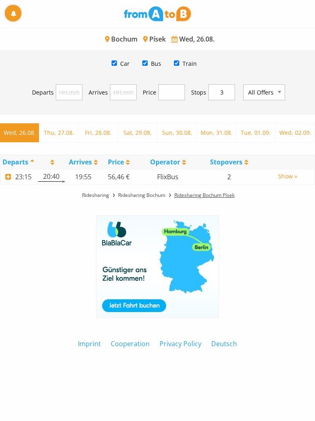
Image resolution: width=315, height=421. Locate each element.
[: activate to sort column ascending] (51, 162)
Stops (198, 92)
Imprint (89, 343)
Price (149, 92)
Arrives (98, 92)
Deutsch (224, 343)
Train (190, 63)
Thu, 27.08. (59, 132)
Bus (156, 63)
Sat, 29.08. (137, 132)
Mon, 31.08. (217, 132)
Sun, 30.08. (177, 132)
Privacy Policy (180, 343)
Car (125, 63)
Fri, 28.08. (98, 132)
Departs (43, 92)
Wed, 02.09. (295, 132)
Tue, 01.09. (256, 132)
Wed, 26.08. (20, 132)
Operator (165, 162)
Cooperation (130, 343)
